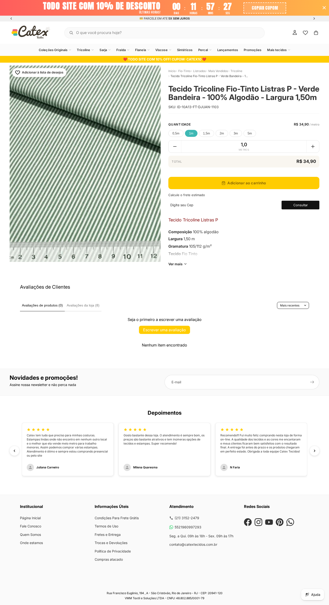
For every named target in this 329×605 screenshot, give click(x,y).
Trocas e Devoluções (111, 543)
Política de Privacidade (113, 551)
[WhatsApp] (290, 522)
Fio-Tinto (184, 71)
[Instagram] (258, 522)
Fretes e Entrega (108, 534)
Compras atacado (109, 559)
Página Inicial (30, 518)
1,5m (206, 133)
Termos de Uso (106, 526)
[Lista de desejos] (305, 32)
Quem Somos (30, 534)
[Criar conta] (312, 382)
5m (250, 133)
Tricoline (236, 71)
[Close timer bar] (324, 8)
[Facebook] (248, 522)
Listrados (199, 71)
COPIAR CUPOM (265, 8)
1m (191, 133)
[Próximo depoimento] (314, 451)
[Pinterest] (279, 522)
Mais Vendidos (218, 71)
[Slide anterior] (11, 18)
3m (236, 133)
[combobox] (158, 32)
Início (172, 71)
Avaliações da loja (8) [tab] (83, 305)
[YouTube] (269, 522)
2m (222, 133)
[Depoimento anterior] (14, 451)
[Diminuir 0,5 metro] (175, 146)
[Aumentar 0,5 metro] (313, 146)
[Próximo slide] (314, 18)
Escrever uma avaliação (164, 329)
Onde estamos (31, 543)
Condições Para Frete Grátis (117, 518)
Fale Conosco (30, 526)
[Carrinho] (316, 32)
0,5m (175, 133)
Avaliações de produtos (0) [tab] (42, 305)
